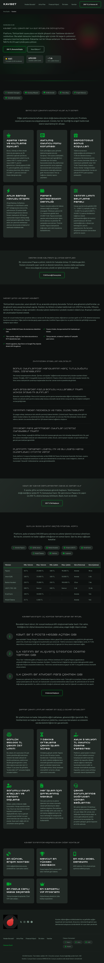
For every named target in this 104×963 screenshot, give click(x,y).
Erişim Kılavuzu (81, 93)
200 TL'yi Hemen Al (90, 4)
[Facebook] (28, 921)
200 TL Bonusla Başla (15, 49)
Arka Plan (42, 4)
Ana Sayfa (6, 11)
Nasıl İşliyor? (36, 49)
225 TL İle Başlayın (52, 503)
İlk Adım (65, 4)
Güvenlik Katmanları (14, 98)
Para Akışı (65, 93)
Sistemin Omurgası (14, 93)
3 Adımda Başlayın (52, 693)
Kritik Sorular (50, 93)
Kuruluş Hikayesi (33, 93)
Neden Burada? (30, 4)
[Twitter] (21, 921)
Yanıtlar (74, 4)
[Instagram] (24, 921)
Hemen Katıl (7, 945)
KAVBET (9, 4)
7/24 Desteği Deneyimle (52, 275)
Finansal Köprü (54, 4)
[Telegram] (32, 921)
